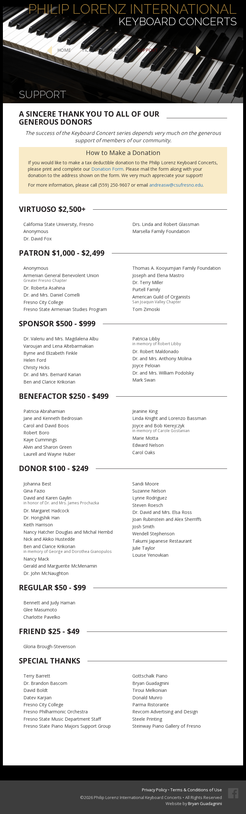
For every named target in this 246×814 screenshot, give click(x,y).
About (118, 50)
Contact (179, 50)
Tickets (91, 50)
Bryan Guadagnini (205, 803)
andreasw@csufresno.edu (176, 185)
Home (64, 50)
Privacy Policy (154, 790)
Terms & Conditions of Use (196, 790)
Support (147, 50)
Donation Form (107, 169)
